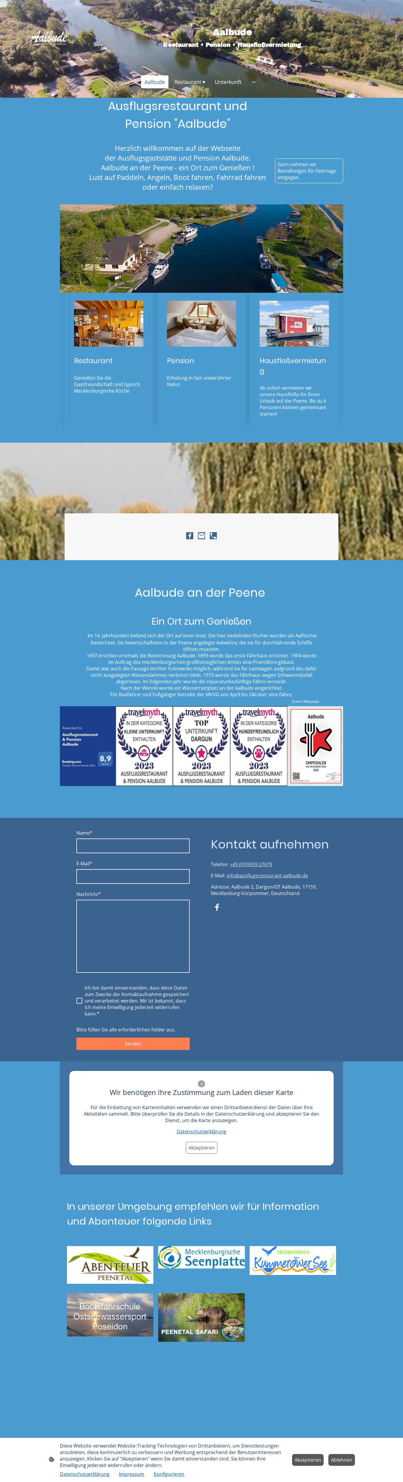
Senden (133, 1044)
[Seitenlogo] (48, 37)
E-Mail (84, 863)
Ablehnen (341, 1460)
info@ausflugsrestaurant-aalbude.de (267, 875)
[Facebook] (189, 535)
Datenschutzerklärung (201, 1131)
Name (84, 833)
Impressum (131, 1474)
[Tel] (213, 535)
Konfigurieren (169, 1474)
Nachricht (88, 894)
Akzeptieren (202, 1147)
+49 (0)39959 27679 (251, 864)
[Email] (201, 535)
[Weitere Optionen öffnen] (253, 82)
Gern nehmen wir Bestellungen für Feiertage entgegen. (307, 171)
